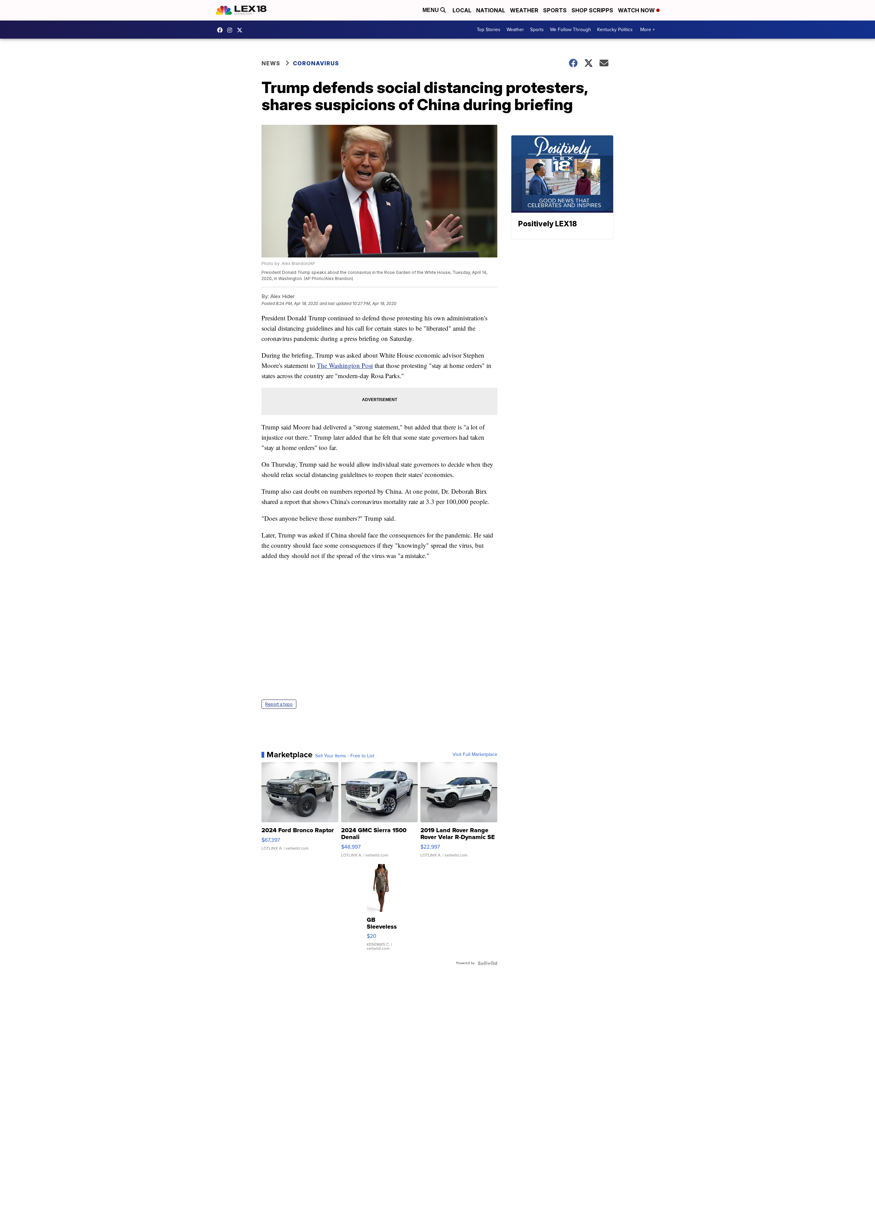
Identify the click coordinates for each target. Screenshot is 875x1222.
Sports (555, 10)
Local (462, 10)
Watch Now (637, 10)
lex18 (221, 30)
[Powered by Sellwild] (487, 963)
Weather (524, 10)
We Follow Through (570, 29)
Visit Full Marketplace (475, 754)
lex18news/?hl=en (231, 30)
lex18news (241, 30)
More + (647, 29)
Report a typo (279, 704)
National (490, 10)
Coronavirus (316, 63)
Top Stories (488, 29)
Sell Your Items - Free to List (344, 756)
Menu (431, 10)
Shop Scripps (592, 10)
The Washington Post (345, 365)
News (270, 63)
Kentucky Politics (615, 29)
